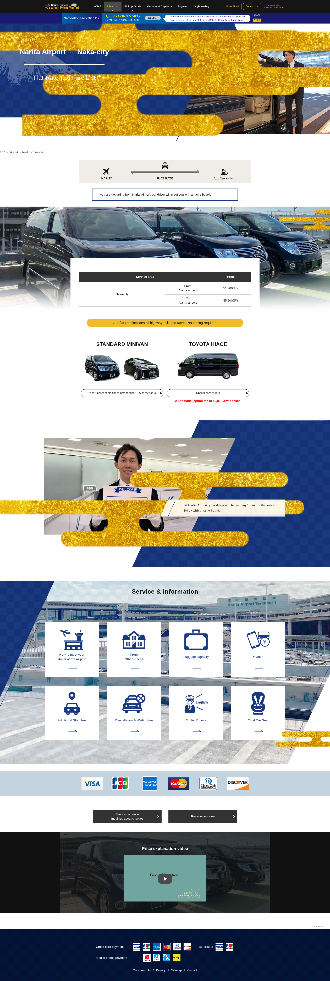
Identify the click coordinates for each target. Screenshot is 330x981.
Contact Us (252, 6)
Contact (192, 970)
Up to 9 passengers (208, 393)
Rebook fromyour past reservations (274, 6)
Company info (142, 970)
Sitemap (176, 970)
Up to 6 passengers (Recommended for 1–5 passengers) (122, 393)
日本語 (257, 15)
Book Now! (232, 6)
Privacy (161, 970)
